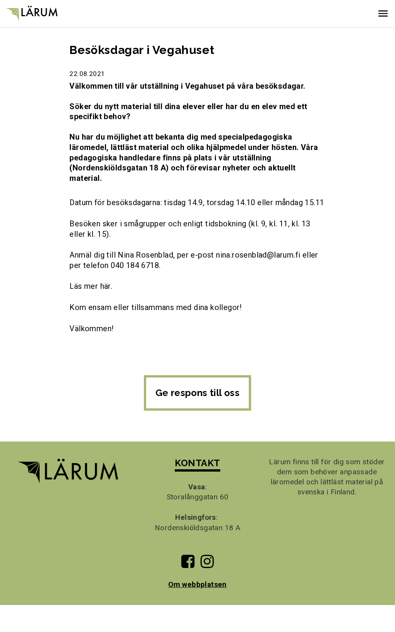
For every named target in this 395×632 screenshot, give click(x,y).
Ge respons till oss (197, 392)
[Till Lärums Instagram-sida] (207, 564)
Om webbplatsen (197, 584)
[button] (383, 13)
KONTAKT (197, 463)
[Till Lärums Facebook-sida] (187, 564)
